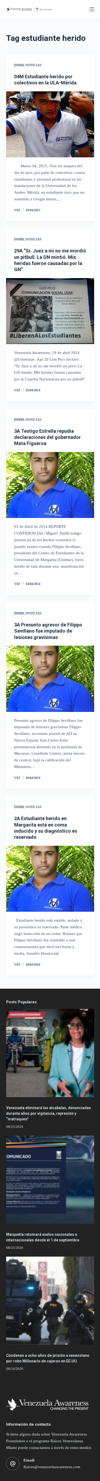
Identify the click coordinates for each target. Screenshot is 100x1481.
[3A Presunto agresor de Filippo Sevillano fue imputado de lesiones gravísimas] (50, 679)
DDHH (19, 65)
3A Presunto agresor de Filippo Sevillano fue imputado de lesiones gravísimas (48, 631)
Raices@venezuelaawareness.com (51, 1467)
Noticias (33, 65)
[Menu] (91, 9)
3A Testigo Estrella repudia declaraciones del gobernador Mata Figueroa (47, 437)
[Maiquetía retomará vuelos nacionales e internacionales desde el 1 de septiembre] (50, 1180)
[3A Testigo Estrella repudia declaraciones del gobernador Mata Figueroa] (50, 485)
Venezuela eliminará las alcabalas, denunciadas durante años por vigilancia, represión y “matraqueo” (48, 1113)
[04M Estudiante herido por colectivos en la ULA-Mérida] (50, 124)
